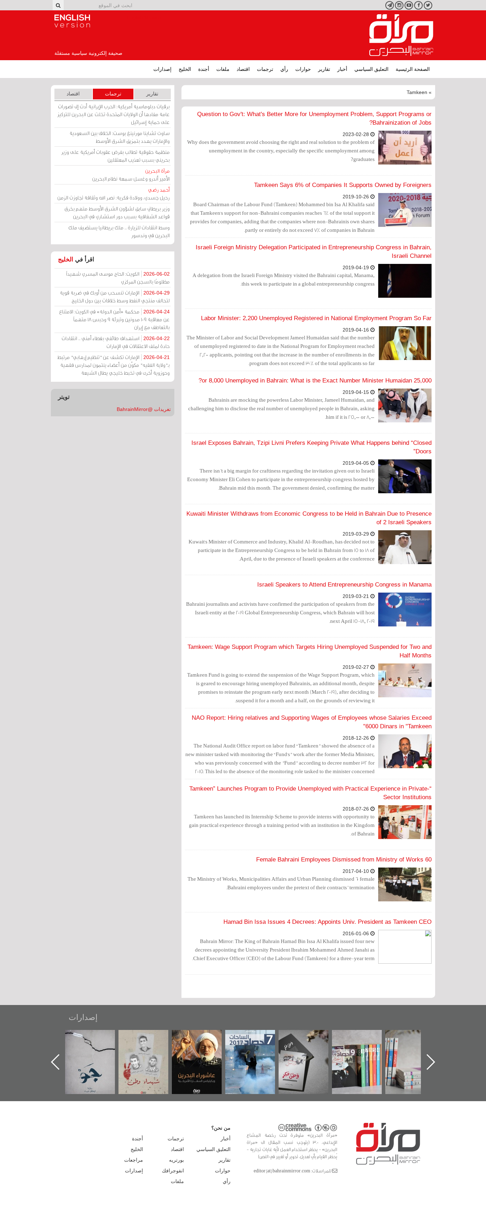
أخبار (342, 69)
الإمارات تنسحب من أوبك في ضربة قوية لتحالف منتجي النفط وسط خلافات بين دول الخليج (115, 296)
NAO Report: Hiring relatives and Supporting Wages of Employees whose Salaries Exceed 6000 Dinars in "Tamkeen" (312, 722)
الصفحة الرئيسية (413, 69)
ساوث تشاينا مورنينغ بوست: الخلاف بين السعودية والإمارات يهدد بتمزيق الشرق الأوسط (119, 137)
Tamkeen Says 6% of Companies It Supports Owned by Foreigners (343, 185)
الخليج (185, 69)
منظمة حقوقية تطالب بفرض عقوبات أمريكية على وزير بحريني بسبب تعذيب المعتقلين (115, 155)
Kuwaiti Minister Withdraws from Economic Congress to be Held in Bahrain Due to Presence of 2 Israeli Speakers (309, 518)
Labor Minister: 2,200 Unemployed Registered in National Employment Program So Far (316, 318)
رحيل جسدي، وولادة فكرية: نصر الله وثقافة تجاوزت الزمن (113, 193)
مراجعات (133, 1160)
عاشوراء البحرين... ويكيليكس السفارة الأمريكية (257, 1046)
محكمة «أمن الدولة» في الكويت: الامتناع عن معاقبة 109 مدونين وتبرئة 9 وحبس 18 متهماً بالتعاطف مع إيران (114, 319)
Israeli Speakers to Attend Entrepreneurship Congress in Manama (344, 584)
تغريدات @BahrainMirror (144, 409)
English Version (72, 21)
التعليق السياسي (371, 69)
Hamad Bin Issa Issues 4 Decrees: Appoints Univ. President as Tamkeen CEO (327, 921)
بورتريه (176, 1160)
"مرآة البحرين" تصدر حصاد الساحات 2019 (417, 1046)
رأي (284, 69)
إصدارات (162, 69)
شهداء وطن (204, 1038)
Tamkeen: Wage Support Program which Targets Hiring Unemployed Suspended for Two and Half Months (309, 651)
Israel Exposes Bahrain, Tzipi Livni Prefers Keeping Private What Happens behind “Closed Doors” (311, 447)
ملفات (222, 69)
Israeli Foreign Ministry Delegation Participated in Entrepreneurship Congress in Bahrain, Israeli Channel (314, 251)
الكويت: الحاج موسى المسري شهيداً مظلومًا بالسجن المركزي (118, 277)
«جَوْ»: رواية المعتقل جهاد (150, 1042)
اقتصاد (243, 69)
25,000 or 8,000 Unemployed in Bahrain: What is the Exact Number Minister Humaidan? (315, 380)
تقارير (324, 69)
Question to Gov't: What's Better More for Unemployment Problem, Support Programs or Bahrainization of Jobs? (314, 118)
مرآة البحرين (401, 35)
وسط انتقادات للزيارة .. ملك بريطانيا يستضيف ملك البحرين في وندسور (119, 231)
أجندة (203, 69)
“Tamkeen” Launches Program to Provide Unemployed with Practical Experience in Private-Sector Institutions (310, 793)
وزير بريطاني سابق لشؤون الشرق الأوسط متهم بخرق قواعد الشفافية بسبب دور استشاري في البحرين (117, 212)
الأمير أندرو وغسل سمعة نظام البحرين (131, 174)
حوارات (303, 69)
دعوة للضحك (97, 1038)
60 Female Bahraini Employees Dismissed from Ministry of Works (344, 859)
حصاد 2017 (310, 1038)
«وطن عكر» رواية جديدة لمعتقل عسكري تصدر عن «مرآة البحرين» (364, 1050)
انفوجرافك (173, 1170)
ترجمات (265, 69)
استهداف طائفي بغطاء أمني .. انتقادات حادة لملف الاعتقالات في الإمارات (116, 342)
